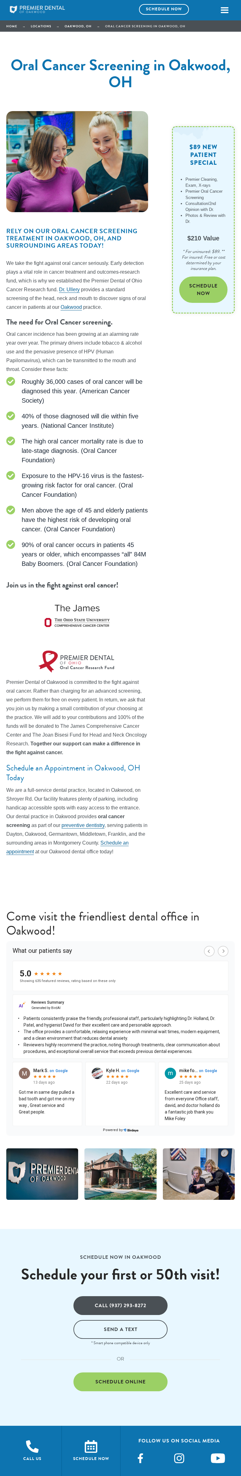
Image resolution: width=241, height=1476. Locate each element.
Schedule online (120, 1381)
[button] (224, 10)
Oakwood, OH (78, 26)
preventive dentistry (83, 825)
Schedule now (164, 9)
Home (11, 26)
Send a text (120, 1329)
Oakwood (71, 307)
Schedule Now (203, 289)
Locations (41, 26)
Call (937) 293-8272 (120, 1305)
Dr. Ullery (69, 289)
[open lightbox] (42, 1174)
